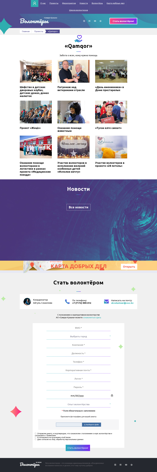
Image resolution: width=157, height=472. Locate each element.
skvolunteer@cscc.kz (122, 303)
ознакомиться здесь (92, 317)
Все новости (78, 207)
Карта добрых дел (115, 3)
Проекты (53, 3)
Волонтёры (97, 3)
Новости (84, 3)
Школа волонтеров (78, 10)
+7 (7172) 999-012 (81, 303)
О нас (43, 3)
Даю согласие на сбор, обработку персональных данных (60, 439)
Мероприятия (69, 3)
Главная (26, 31)
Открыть (129, 266)
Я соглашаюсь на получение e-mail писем (54, 437)
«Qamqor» (53, 31)
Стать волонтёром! (123, 21)
